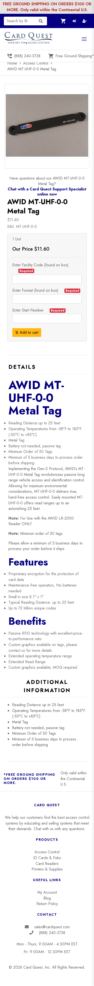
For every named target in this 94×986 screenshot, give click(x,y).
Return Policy (47, 903)
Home (14, 63)
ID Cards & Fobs (47, 858)
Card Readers (47, 863)
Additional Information (47, 686)
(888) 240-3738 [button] (23, 56)
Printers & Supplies (47, 869)
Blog (47, 898)
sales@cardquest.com (52, 927)
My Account (47, 892)
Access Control (36, 63)
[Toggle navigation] (84, 39)
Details (22, 367)
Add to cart (26, 332)
